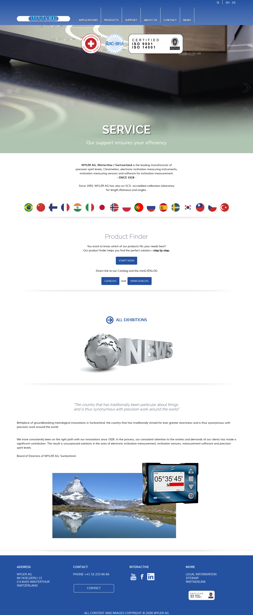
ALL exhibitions (131, 320)
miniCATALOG (139, 281)
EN (227, 2)
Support (131, 20)
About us (150, 20)
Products (111, 20)
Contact (170, 20)
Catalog (110, 281)
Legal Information (201, 574)
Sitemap (192, 578)
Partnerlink (196, 582)
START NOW (126, 260)
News (187, 20)
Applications (88, 20)
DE (234, 2)
